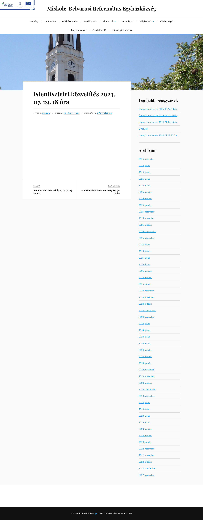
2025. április (144, 264)
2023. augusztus (146, 396)
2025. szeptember (147, 231)
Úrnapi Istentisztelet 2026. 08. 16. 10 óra (158, 109)
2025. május (144, 257)
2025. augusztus (146, 238)
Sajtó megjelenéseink (122, 29)
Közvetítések (128, 21)
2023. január (145, 442)
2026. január (145, 205)
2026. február (145, 198)
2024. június (144, 330)
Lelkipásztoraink (70, 21)
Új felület (143, 128)
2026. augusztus (146, 159)
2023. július (144, 402)
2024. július (144, 323)
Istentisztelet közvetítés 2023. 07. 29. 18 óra (74, 98)
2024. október (145, 303)
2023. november (146, 376)
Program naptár (78, 29)
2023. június (144, 409)
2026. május (144, 178)
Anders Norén (125, 514)
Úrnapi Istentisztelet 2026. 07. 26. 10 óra (158, 122)
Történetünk (50, 21)
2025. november (146, 218)
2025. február (145, 277)
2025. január (145, 284)
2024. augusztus (146, 317)
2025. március (145, 270)
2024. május (144, 336)
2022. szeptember (147, 468)
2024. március (145, 350)
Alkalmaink (108, 21)
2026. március (145, 192)
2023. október (145, 382)
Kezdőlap (34, 21)
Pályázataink (146, 21)
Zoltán (46, 113)
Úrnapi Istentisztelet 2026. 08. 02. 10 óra (158, 115)
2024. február (145, 356)
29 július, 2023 (71, 113)
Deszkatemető (99, 29)
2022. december (146, 448)
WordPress (88, 514)
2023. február (145, 435)
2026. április (144, 185)
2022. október (145, 461)
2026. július (144, 165)
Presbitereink (90, 21)
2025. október (145, 224)
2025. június (144, 251)
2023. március (145, 429)
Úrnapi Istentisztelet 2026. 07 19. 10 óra (158, 135)
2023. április (144, 422)
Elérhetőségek (167, 21)
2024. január (145, 363)
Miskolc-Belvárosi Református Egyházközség (101, 8)
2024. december (146, 290)
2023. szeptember (147, 389)
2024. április (144, 343)
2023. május (144, 415)
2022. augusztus (146, 475)
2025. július (144, 244)
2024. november (146, 297)
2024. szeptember (147, 310)
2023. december (146, 369)
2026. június (144, 172)
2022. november (146, 455)
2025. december (146, 211)
